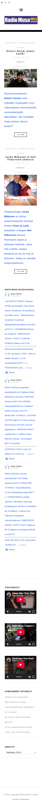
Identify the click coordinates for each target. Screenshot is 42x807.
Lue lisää (20, 135)
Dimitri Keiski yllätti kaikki (21, 52)
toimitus (20, 62)
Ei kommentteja (20, 66)
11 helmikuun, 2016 (20, 57)
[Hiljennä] (29, 611)
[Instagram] (10, 2)
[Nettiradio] (3, 2)
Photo (12, 372)
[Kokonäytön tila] (33, 611)
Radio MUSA (16, 294)
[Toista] (8, 611)
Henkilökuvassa (27, 43)
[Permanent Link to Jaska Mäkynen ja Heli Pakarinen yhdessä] (20, 204)
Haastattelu (12, 43)
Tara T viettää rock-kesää (17, 732)
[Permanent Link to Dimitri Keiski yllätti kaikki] (20, 86)
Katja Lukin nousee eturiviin (18, 727)
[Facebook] (6, 2)
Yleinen (20, 47)
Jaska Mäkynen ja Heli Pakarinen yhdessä (20, 158)
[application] (20, 602)
